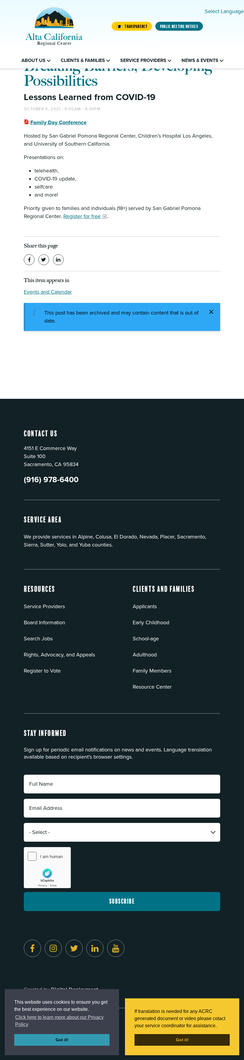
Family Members (152, 670)
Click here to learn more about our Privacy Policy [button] (59, 1021)
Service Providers (44, 606)
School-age (146, 638)
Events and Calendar (48, 292)
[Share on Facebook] (29, 259)
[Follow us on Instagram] (53, 948)
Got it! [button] (62, 1039)
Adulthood (145, 654)
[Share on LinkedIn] (58, 259)
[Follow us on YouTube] (115, 948)
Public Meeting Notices (179, 26)
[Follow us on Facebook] (32, 948)
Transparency (136, 26)
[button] (39, 593)
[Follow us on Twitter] (74, 948)
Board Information (44, 622)
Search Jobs (38, 638)
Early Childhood (151, 622)
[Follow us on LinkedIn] (95, 948)
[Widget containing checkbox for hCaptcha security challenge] (47, 867)
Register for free (82, 216)
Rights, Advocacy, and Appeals (59, 654)
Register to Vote (42, 670)
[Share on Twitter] (43, 259)
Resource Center (152, 687)
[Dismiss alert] (211, 311)
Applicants (145, 606)
